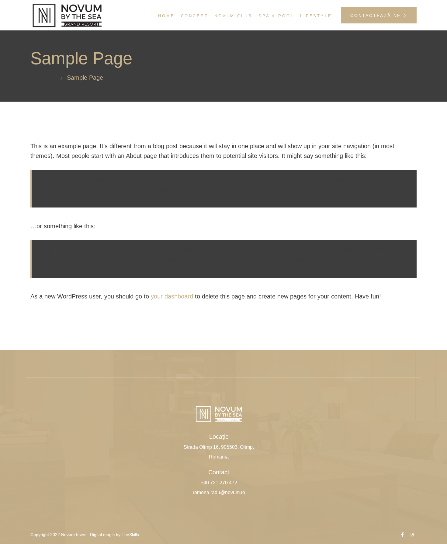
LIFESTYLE (316, 16)
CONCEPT (194, 16)
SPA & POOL (276, 16)
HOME (166, 16)
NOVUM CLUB (233, 16)
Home (48, 77)
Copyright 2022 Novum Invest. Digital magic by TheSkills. (85, 534)
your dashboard (172, 296)
